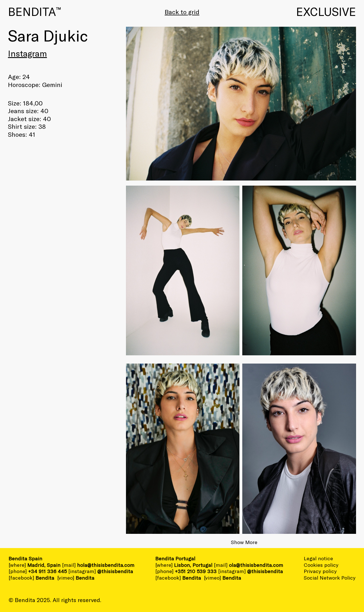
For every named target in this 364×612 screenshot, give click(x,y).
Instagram (27, 53)
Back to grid (182, 11)
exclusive (326, 11)
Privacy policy (320, 571)
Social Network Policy (329, 577)
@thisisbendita (115, 571)
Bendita (34, 11)
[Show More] (299, 448)
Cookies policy (321, 565)
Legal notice (318, 558)
